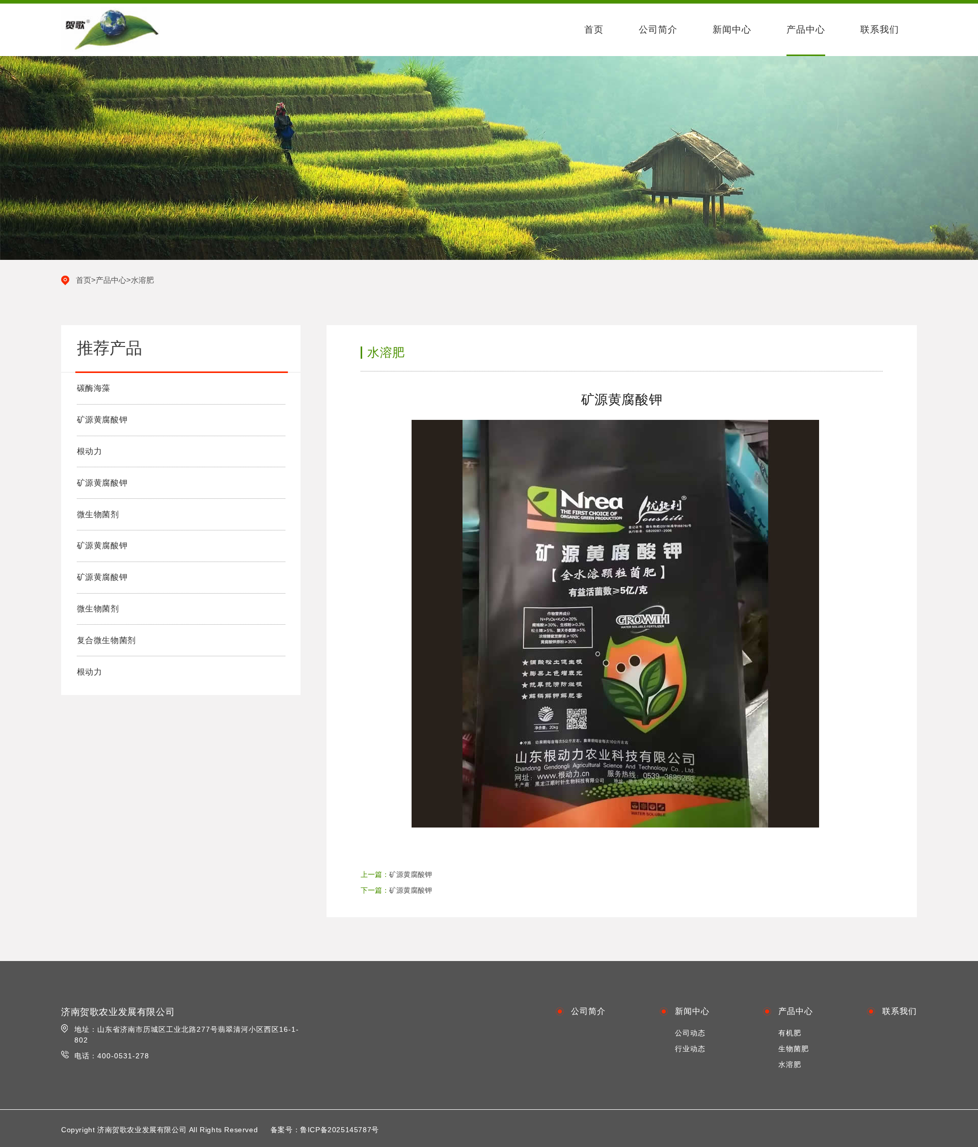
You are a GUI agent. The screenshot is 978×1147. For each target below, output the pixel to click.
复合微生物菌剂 (106, 640)
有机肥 (789, 1033)
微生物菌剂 (98, 514)
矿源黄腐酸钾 (102, 419)
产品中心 (805, 29)
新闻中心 (732, 29)
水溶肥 (142, 280)
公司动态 (690, 1033)
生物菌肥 (793, 1049)
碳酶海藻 (94, 388)
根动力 (89, 451)
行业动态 (690, 1049)
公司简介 (658, 29)
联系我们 (879, 29)
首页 (594, 29)
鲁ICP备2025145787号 (339, 1130)
